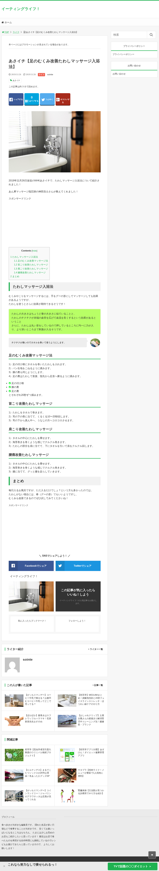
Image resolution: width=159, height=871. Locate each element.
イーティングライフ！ (21, 9)
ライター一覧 (96, 649)
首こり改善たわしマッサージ (31, 264)
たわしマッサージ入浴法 (24, 257)
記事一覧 (98, 685)
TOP (6, 32)
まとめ (14, 276)
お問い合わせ (119, 74)
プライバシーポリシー (123, 54)
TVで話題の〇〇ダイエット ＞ (133, 866)
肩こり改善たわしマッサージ (31, 268)
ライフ (16, 32)
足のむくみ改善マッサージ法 (31, 260)
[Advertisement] (55, 222)
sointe (50, 74)
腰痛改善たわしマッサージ (30, 272)
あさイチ (16, 80)
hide (34, 251)
